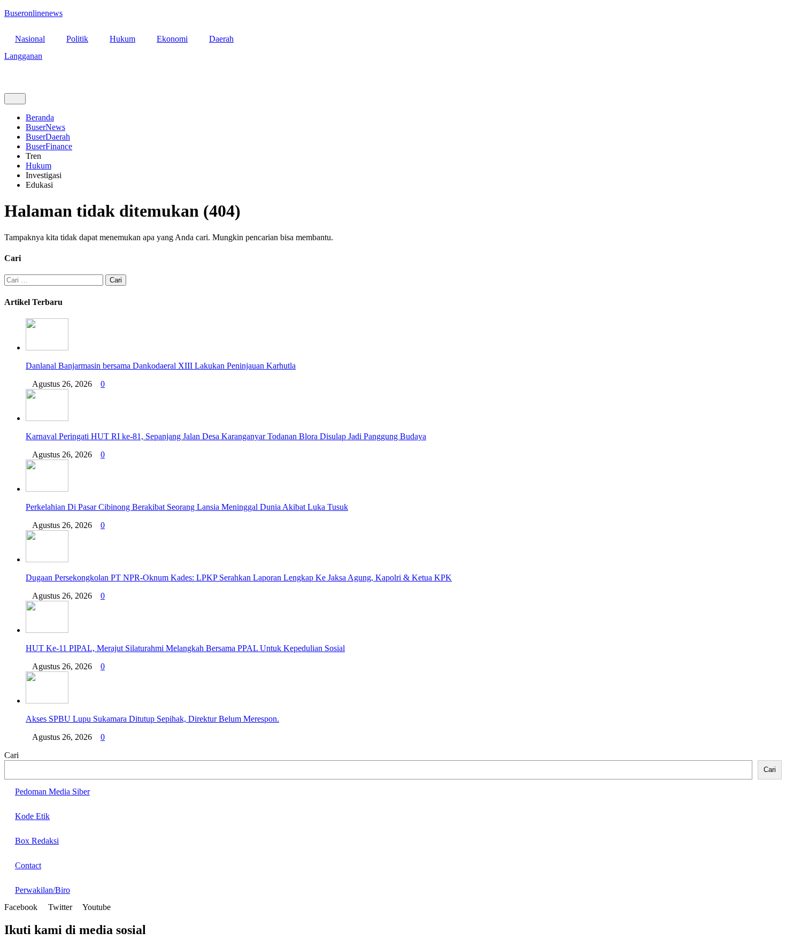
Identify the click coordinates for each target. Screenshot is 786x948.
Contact (28, 865)
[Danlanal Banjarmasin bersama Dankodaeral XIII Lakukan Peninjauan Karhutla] (47, 347)
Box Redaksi (37, 840)
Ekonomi (172, 38)
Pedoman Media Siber (52, 791)
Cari (11, 755)
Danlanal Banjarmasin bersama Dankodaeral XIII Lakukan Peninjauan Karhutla (161, 365)
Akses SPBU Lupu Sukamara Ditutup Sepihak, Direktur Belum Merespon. (152, 718)
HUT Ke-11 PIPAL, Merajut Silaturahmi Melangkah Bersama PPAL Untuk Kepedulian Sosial (185, 648)
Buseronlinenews (33, 13)
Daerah (221, 38)
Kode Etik (32, 816)
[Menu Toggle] (15, 98)
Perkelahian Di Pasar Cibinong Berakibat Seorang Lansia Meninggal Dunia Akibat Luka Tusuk (187, 506)
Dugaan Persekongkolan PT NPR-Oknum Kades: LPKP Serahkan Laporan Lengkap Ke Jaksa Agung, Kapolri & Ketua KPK (239, 577)
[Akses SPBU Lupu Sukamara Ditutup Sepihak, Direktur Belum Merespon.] (47, 700)
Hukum (122, 38)
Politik (77, 38)
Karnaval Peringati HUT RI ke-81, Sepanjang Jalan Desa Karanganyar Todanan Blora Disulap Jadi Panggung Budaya (226, 436)
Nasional (30, 38)
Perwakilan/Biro (42, 890)
